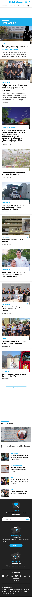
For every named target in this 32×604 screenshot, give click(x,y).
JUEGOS (4, 6)
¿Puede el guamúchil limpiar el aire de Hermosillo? (13, 174)
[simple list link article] (16, 435)
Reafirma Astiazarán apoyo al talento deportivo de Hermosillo (13, 309)
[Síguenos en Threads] (25, 576)
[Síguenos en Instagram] (12, 576)
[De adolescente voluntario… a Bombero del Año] (16, 361)
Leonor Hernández (11, 49)
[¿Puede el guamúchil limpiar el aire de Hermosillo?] (16, 160)
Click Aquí (16, 546)
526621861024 (16, 537)
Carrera (4, 338)
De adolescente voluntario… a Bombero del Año (14, 375)
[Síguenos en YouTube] (16, 576)
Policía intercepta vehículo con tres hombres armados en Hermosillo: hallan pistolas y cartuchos (14, 88)
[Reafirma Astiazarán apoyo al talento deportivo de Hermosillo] (16, 294)
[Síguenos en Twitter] (7, 576)
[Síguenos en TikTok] (21, 576)
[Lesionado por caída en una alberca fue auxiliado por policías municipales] (16, 192)
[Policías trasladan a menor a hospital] (16, 227)
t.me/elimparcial (16, 563)
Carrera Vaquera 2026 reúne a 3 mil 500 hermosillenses (14, 342)
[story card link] (16, 35)
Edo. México (17, 6)
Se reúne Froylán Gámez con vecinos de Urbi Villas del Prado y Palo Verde (13, 274)
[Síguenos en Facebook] (3, 576)
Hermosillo (6, 82)
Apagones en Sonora (9, 127)
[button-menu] (2, 2)
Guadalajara (27, 6)
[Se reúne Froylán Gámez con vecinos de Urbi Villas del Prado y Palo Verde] (16, 259)
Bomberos (5, 371)
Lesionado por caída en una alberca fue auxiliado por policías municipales (13, 207)
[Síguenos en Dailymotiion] (29, 576)
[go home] (16, 587)
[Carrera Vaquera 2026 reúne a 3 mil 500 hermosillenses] (16, 329)
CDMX (10, 6)
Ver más (16, 388)
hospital (4, 43)
